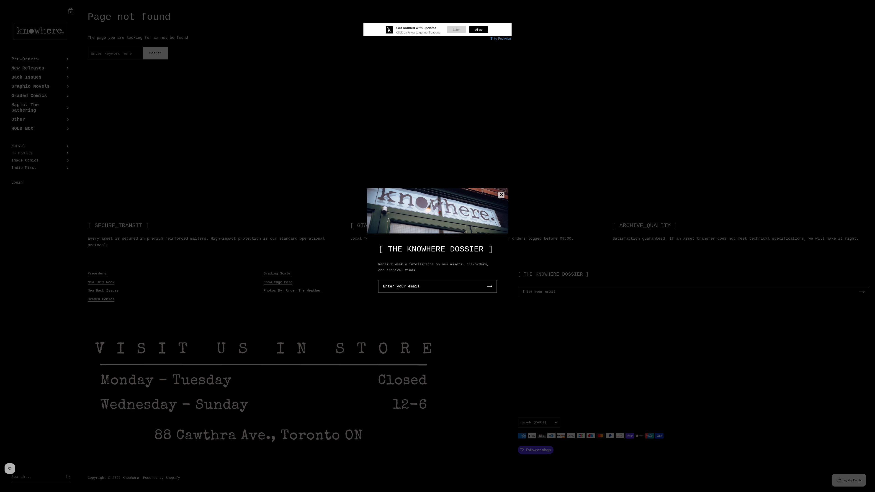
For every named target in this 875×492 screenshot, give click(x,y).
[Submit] (489, 286)
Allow (478, 29)
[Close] (501, 195)
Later (456, 29)
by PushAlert (502, 38)
